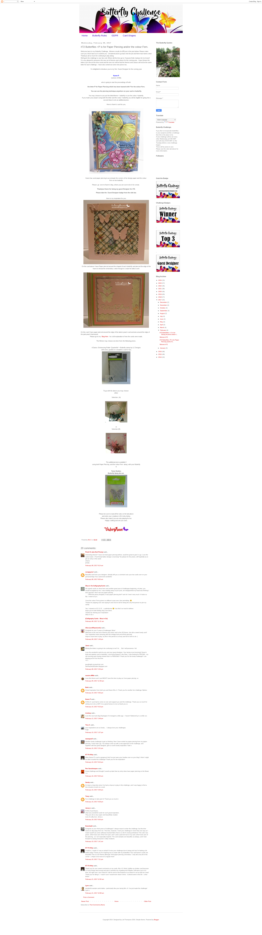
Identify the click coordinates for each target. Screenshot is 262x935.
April (161, 324)
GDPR (115, 35)
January (163, 348)
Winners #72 (164, 337)
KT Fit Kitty (89, 754)
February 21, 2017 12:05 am (94, 879)
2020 (160, 291)
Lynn (87, 885)
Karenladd (89, 826)
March (162, 327)
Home (85, 35)
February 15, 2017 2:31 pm (94, 748)
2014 (160, 357)
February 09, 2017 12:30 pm (94, 681)
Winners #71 (164, 344)
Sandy (87, 782)
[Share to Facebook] (108, 540)
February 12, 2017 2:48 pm (94, 718)
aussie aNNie (89, 675)
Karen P (88, 699)
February (163, 330)
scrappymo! (89, 572)
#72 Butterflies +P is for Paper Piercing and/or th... (169, 340)
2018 (160, 297)
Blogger (156, 919)
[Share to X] (106, 540)
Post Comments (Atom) (97, 905)
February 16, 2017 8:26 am (94, 776)
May (161, 322)
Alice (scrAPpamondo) (93, 628)
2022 (160, 286)
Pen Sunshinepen (91, 768)
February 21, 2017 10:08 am (94, 893)
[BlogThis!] (104, 540)
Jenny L (88, 808)
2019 (160, 294)
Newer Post (85, 901)
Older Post (147, 901)
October (163, 308)
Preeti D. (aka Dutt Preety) (94, 552)
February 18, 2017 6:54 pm (94, 819)
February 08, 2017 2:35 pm (94, 669)
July (161, 316)
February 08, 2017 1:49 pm (94, 639)
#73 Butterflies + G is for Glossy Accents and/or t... (169, 333)
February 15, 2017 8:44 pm (94, 762)
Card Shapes (129, 35)
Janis (87, 645)
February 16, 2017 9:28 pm (94, 802)
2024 (160, 280)
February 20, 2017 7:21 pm (94, 859)
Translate (171, 122)
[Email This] (102, 540)
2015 (160, 354)
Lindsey (88, 713)
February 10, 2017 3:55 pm (94, 693)
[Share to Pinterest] (110, 540)
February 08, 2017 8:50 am (94, 579)
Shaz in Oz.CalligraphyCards (95, 586)
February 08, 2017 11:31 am (94, 621)
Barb (87, 687)
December (163, 302)
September (164, 310)
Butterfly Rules (99, 35)
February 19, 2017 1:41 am (94, 841)
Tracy (87, 796)
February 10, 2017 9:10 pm (94, 706)
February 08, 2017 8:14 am (94, 565)
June (162, 319)
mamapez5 (89, 739)
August (162, 313)
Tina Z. (87, 725)
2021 (160, 288)
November (163, 305)
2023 (160, 283)
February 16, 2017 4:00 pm (94, 790)
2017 (160, 300)
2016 (160, 351)
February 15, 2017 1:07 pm (94, 732)
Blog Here (105, 336)
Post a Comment (88, 897)
